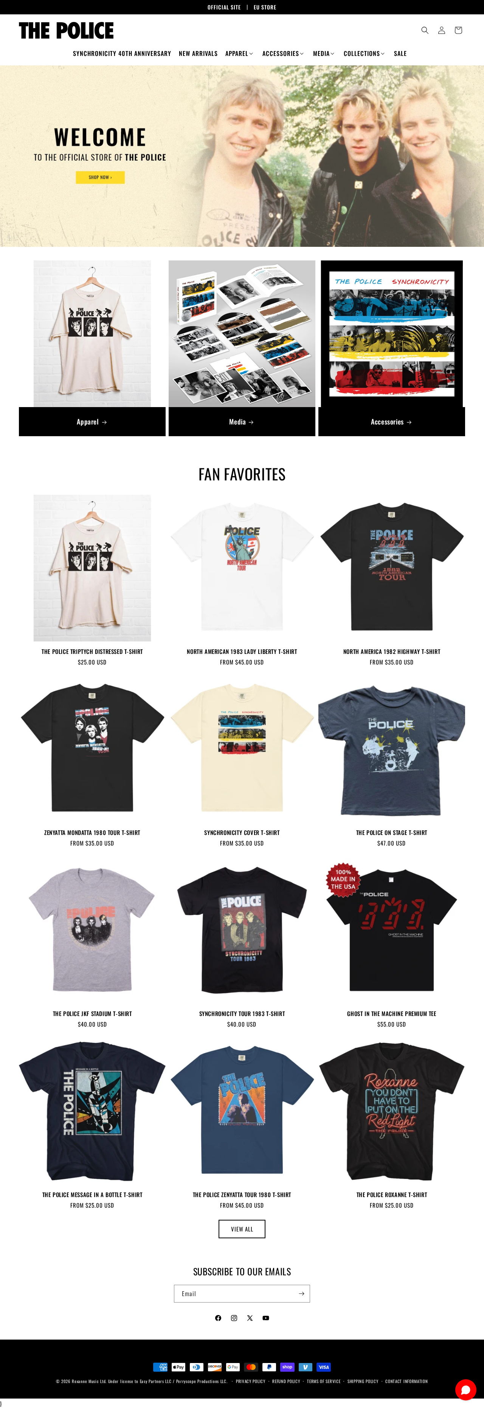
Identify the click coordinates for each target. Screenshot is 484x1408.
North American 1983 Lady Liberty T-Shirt (242, 651)
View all (242, 1229)
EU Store (265, 7)
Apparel (88, 421)
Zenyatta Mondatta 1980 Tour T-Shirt (92, 832)
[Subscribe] (301, 1294)
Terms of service (323, 1381)
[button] (240, 53)
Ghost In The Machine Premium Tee (391, 1014)
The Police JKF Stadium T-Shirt (92, 1014)
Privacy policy (250, 1381)
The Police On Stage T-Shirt (391, 832)
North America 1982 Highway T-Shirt (391, 651)
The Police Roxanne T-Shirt (392, 1195)
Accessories (387, 421)
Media (237, 421)
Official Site (224, 7)
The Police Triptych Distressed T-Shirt (92, 651)
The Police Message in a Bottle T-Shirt (92, 1195)
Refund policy (286, 1381)
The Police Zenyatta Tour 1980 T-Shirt (242, 1195)
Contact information (406, 1381)
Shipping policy (363, 1381)
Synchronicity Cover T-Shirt (241, 832)
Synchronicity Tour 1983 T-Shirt (242, 1014)
